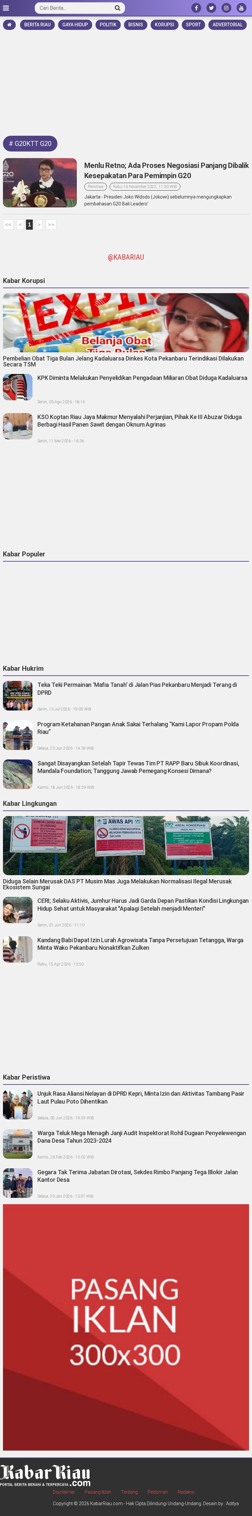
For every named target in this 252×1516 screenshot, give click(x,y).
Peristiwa (95, 186)
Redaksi (186, 1492)
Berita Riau (37, 24)
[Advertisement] (126, 81)
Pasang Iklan (98, 1492)
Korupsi (164, 24)
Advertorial (227, 24)
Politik (108, 24)
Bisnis (135, 24)
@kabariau (126, 257)
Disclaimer (64, 1492)
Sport (193, 24)
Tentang (129, 1492)
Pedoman (158, 1492)
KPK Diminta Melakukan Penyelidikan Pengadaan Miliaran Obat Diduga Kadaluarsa (142, 377)
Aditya (232, 1503)
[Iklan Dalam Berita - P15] (126, 1327)
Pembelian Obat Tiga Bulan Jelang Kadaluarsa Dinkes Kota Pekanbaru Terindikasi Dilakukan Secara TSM (123, 361)
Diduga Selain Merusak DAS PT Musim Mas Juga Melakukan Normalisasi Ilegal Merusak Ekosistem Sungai (117, 884)
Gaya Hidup (75, 24)
